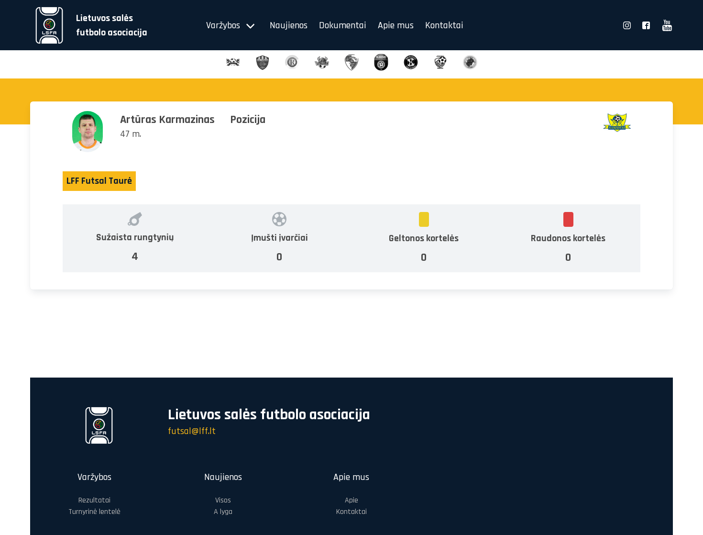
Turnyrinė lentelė (94, 512)
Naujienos (289, 25)
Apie (351, 500)
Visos (223, 500)
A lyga (223, 512)
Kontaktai (444, 25)
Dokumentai (342, 25)
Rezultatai (94, 500)
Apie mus (396, 25)
